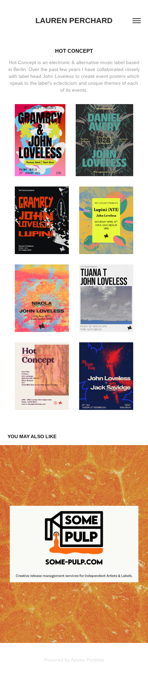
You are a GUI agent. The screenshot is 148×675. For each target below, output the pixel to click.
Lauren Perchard (74, 20)
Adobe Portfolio (87, 660)
